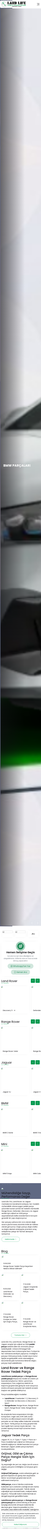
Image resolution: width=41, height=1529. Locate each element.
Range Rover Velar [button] (17, 1408)
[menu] (38, 4)
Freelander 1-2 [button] (21, 1398)
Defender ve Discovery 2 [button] (17, 1401)
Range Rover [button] (22, 1405)
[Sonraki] (37, 923)
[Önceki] (32, 923)
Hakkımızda (10, 1239)
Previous (33, 981)
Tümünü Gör (19, 1335)
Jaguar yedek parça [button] (17, 1447)
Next (38, 981)
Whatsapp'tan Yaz (21, 966)
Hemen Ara (21, 972)
